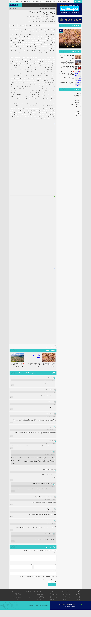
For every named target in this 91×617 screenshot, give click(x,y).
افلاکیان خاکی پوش (42, 5)
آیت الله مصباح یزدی (53, 596)
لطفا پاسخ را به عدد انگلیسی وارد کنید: (48, 579)
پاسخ (12, 385)
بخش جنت (77, 98)
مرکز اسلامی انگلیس (41, 597)
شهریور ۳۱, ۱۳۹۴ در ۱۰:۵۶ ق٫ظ (50, 443)
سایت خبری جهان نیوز (65, 597)
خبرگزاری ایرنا (79, 593)
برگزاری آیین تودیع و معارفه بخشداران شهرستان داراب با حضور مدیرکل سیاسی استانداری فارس (60, 1)
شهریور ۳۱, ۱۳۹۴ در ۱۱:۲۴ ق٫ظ (50, 472)
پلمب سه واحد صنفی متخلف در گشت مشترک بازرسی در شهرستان (22, 1)
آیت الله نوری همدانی (53, 597)
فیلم (78, 109)
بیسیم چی (30, 593)
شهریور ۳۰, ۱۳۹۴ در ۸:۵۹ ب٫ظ (49, 380)
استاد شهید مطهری (53, 599)
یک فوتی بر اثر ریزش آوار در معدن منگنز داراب (67, 83)
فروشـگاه (29, 5)
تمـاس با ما (25, 5)
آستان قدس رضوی (17, 593)
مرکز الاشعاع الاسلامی (40, 599)
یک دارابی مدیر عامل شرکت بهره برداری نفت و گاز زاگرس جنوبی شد (41, 13)
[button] (62, 47)
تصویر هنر (30, 594)
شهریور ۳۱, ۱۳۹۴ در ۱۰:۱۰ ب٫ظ (49, 486)
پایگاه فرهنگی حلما (41, 593)
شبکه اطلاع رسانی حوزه (16, 597)
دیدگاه (54, 553)
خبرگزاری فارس (78, 596)
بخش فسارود (76, 102)
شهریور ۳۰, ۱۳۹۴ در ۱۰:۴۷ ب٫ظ (50, 404)
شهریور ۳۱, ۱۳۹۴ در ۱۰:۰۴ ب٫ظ (49, 454)
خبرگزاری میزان (78, 599)
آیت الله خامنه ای (54, 594)
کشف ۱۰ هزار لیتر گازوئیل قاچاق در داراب (67, 77)
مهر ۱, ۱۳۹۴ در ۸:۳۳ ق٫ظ (51, 511)
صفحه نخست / (52, 8)
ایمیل (31, 564)
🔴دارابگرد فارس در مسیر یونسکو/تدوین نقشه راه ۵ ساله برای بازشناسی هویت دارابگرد (17, 364)
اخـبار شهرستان (38, 605)
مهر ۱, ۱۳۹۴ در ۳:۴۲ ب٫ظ (51, 523)
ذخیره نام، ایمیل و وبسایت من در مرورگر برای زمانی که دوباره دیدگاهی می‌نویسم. (37, 576)
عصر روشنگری (30, 597)
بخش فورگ (77, 100)
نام (55, 564)
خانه (55, 5)
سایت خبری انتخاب (65, 594)
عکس (78, 107)
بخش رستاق (77, 96)
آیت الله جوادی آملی (53, 593)
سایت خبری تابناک (66, 596)
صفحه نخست (45, 605)
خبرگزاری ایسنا (78, 594)
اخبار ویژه (41, 8)
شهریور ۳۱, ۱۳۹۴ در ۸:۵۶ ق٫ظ (50, 416)
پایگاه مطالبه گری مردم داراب (70, 606)
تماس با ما (31, 605)
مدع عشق (30, 599)
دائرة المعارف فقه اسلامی (40, 594)
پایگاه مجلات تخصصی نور (15, 594)
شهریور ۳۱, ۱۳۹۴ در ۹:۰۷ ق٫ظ (50, 429)
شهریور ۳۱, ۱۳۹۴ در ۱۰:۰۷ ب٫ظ (50, 499)
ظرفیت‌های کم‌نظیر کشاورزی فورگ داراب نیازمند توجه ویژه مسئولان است (49, 364)
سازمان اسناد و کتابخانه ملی (15, 596)
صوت (78, 111)
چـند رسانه (35, 5)
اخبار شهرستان (50, 5)
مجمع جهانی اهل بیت (40, 596)
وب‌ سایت (54, 570)
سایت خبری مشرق (66, 599)
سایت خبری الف (66, 593)
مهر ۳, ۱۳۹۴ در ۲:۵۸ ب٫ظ (50, 536)
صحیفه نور (30, 596)
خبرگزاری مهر (79, 597)
